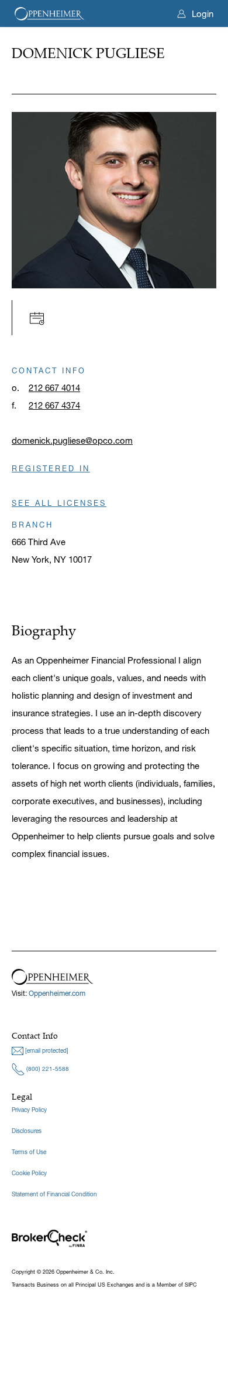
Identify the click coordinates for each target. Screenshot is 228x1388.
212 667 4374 (54, 405)
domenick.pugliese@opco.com (72, 440)
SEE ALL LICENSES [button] (59, 503)
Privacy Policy (29, 1110)
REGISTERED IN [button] (51, 468)
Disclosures (27, 1131)
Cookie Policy (29, 1173)
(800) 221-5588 (47, 1069)
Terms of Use (29, 1152)
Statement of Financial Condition (54, 1194)
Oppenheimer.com (57, 993)
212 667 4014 (54, 387)
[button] (40, 317)
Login (202, 13)
